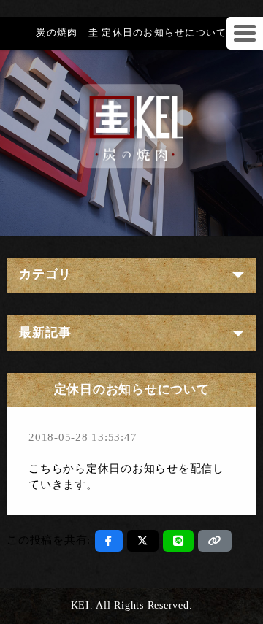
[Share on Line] (178, 541)
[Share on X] (143, 541)
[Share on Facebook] (109, 541)
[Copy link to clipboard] (215, 541)
